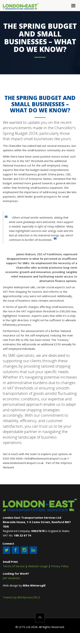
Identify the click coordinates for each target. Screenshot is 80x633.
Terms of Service (14, 566)
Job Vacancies (11, 578)
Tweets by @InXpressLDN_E (21, 597)
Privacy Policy (59, 566)
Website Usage (38, 566)
